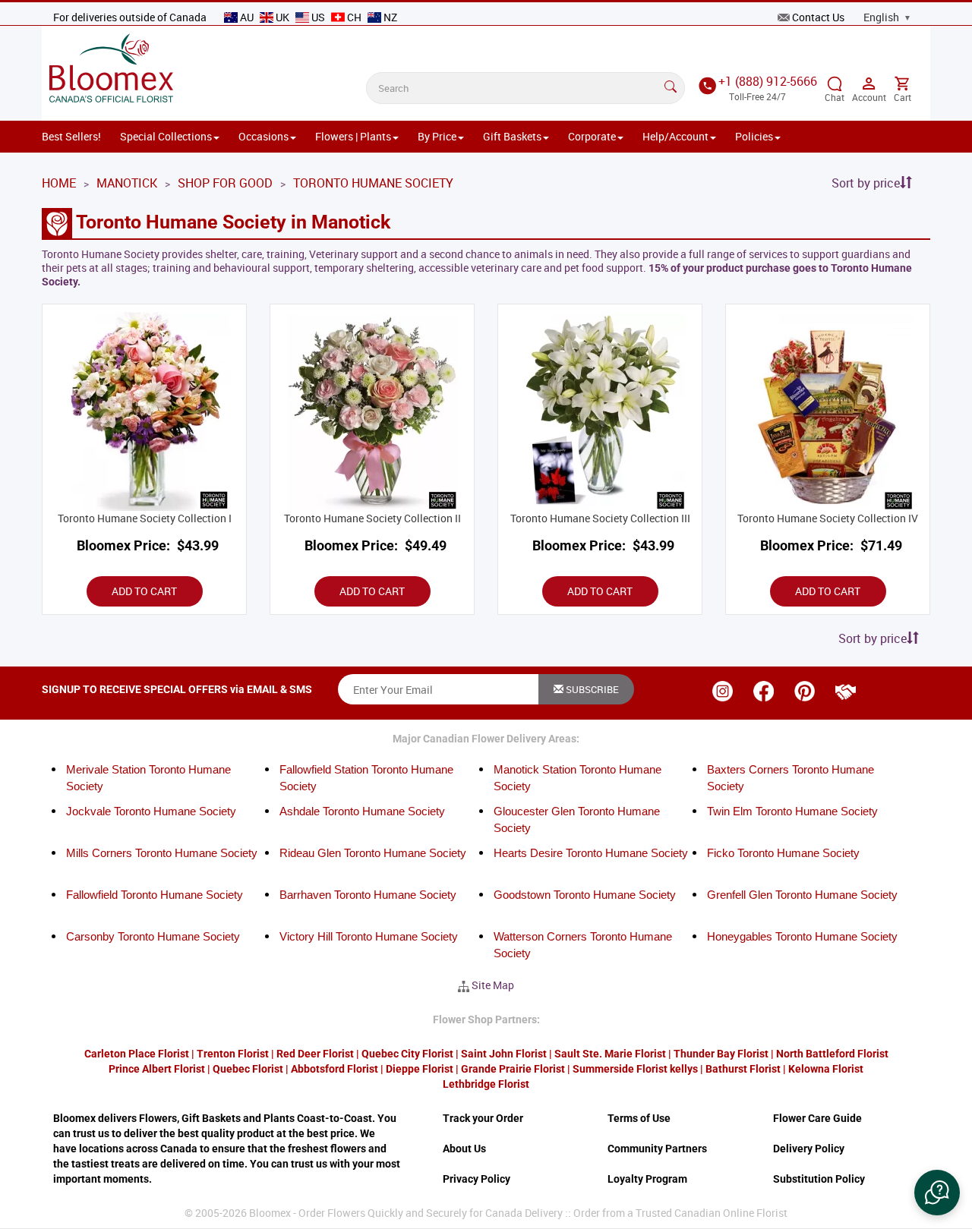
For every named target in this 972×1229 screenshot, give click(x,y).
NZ (389, 17)
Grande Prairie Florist (513, 1069)
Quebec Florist (248, 1069)
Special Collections (166, 136)
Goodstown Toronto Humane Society (585, 894)
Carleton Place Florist (136, 1054)
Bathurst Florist (743, 1069)
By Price (437, 136)
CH (354, 17)
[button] (937, 1192)
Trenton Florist (233, 1054)
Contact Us (818, 17)
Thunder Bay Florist (721, 1054)
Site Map (493, 985)
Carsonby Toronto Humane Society (153, 936)
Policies (754, 136)
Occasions (263, 136)
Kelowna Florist (825, 1069)
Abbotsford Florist (334, 1069)
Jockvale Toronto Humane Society (151, 811)
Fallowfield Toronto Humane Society (154, 894)
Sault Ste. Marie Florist (610, 1054)
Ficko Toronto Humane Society (783, 852)
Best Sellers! (71, 136)
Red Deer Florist (315, 1054)
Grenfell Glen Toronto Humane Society (802, 894)
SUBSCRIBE (591, 689)
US (318, 17)
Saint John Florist (504, 1054)
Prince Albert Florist (157, 1069)
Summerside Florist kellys (635, 1069)
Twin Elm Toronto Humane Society (792, 811)
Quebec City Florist (407, 1054)
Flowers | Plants (353, 136)
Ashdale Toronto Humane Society (362, 811)
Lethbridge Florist (486, 1084)
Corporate (592, 136)
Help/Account (675, 136)
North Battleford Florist (832, 1054)
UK (282, 17)
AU (247, 17)
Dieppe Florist (419, 1069)
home (59, 183)
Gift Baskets (512, 136)
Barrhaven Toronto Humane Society (367, 894)
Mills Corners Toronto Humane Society (161, 852)
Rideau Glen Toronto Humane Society (372, 852)
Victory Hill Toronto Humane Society (368, 936)
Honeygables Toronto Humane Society (802, 936)
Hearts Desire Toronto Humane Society (591, 852)
